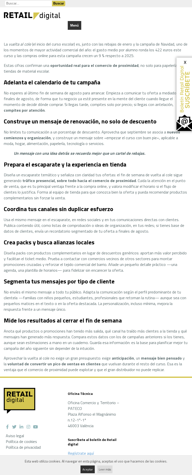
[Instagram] (28, 427)
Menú (74, 25)
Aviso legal (15, 436)
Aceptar (87, 469)
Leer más (105, 469)
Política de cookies (21, 441)
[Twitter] (14, 427)
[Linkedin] (21, 427)
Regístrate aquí (81, 453)
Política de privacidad (23, 447)
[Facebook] (7, 427)
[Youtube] (35, 427)
